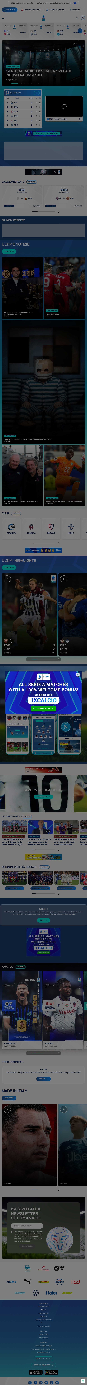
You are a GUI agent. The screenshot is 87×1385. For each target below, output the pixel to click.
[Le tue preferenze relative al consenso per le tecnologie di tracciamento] (83, 1381)
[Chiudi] (78, 675)
